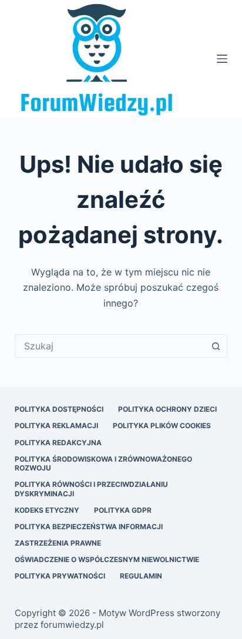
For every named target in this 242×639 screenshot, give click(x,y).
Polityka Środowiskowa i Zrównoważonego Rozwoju (103, 464)
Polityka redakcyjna (58, 442)
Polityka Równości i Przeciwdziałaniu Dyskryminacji (91, 489)
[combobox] (110, 346)
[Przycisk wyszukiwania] (215, 346)
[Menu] (222, 58)
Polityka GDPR (123, 510)
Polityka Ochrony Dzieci (167, 409)
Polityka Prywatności (60, 575)
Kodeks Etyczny (47, 510)
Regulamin (141, 575)
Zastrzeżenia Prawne (58, 543)
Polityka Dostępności (59, 409)
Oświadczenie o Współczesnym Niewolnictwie (107, 559)
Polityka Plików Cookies (162, 425)
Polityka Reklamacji (56, 425)
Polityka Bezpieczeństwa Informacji (89, 526)
